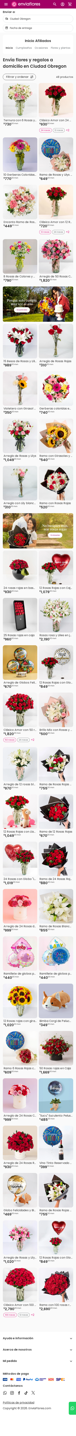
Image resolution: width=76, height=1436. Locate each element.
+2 (67, 130)
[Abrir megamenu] (6, 4)
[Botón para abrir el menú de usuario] (62, 4)
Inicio (9, 48)
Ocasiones (41, 48)
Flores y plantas (60, 48)
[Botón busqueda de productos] (54, 4)
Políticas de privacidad (18, 1403)
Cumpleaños (24, 48)
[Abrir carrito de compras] (70, 4)
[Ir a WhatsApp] (72, 1408)
